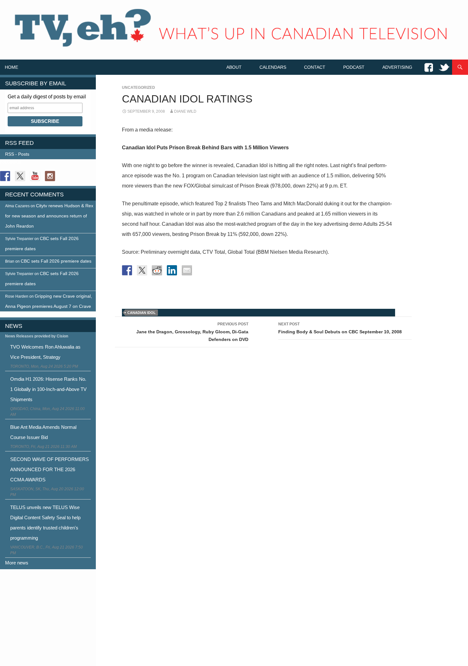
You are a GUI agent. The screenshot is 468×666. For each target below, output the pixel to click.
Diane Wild (185, 111)
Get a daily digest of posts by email (47, 96)
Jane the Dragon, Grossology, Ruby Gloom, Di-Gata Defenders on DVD (192, 332)
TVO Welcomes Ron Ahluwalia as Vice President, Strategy (45, 352)
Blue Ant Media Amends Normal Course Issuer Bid (43, 432)
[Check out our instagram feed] (50, 176)
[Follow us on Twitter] (20, 176)
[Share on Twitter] (142, 270)
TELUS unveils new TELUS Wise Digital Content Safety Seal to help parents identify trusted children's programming (45, 523)
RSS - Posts (17, 154)
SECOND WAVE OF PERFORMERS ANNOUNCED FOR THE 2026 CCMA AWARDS (49, 469)
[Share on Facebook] (127, 270)
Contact (314, 67)
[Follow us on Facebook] (5, 176)
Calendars (272, 67)
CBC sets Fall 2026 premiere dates (56, 261)
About (234, 67)
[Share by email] (187, 270)
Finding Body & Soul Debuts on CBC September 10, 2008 (340, 328)
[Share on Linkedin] (172, 270)
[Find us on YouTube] (35, 176)
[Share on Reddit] (157, 270)
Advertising (397, 67)
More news (16, 562)
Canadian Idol (141, 313)
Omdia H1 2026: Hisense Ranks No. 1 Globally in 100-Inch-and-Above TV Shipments (48, 389)
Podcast (354, 67)
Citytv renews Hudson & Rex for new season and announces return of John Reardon (49, 216)
